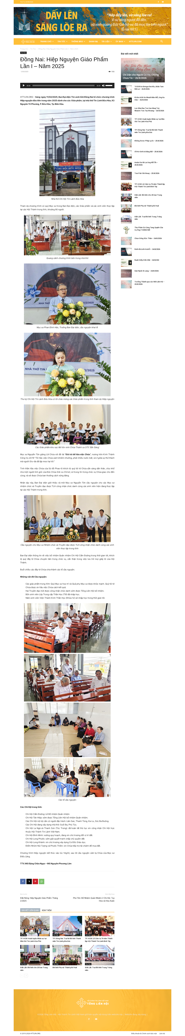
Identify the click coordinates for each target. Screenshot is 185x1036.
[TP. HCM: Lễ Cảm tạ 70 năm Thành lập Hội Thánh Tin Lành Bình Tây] (99, 926)
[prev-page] (22, 975)
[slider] (109, 85)
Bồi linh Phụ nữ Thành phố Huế (65, 967)
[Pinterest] (35, 881)
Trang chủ (24, 49)
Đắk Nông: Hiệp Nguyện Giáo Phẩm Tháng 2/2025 (39, 899)
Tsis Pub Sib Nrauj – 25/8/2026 (146, 173)
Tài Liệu (106, 41)
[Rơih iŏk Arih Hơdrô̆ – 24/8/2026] (126, 252)
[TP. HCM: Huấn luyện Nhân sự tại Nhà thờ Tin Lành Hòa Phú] (35, 926)
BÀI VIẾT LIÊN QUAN (30, 910)
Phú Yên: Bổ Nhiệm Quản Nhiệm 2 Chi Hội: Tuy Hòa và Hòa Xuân (93, 899)
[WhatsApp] (41, 881)
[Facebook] (158, 2)
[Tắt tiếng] (103, 85)
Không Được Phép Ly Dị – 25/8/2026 (148, 141)
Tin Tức (61, 41)
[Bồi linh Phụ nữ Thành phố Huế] (67, 955)
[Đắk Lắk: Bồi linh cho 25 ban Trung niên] (35, 955)
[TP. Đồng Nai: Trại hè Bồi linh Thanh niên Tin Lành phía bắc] (67, 926)
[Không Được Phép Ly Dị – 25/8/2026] (126, 143)
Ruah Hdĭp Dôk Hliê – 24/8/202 (146, 260)
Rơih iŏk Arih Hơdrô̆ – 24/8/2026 (147, 249)
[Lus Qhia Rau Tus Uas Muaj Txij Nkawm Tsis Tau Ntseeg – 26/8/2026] (126, 111)
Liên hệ (162, 1033)
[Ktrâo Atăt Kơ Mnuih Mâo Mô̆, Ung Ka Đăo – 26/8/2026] (126, 100)
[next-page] (26, 975)
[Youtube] (163, 2)
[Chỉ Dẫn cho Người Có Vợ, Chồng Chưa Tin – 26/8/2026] (143, 70)
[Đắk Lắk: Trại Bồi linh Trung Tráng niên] (99, 955)
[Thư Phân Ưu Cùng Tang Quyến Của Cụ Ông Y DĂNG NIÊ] (126, 230)
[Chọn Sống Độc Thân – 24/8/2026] (126, 241)
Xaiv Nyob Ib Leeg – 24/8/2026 (146, 271)
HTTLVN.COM (135, 41)
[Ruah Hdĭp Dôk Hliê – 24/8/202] (126, 263)
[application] (67, 85)
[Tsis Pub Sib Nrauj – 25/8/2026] (126, 176)
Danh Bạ (93, 41)
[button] (161, 41)
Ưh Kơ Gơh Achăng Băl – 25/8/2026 (148, 152)
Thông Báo (77, 41)
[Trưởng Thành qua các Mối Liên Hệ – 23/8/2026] (126, 284)
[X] (29, 881)
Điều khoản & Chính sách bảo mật (144, 1033)
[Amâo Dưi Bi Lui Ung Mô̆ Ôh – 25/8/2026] (126, 165)
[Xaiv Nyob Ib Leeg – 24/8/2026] (126, 273)
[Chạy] (23, 85)
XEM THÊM (46, 910)
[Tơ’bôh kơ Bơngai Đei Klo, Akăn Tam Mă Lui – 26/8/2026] (126, 89)
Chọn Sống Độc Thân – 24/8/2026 (148, 238)
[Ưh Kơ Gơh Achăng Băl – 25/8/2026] (126, 154)
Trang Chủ (45, 41)
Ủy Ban (119, 41)
